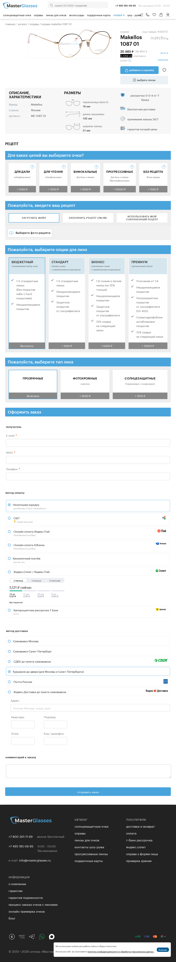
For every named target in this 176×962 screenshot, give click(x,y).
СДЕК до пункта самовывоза (32, 661)
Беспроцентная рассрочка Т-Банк (35, 611)
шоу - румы (134, 15)
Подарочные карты (99, 15)
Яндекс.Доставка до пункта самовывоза (40, 691)
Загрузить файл (34, 217)
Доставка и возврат (140, 825)
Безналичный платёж (26, 559)
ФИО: (10, 452)
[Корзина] (161, 16)
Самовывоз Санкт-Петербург (32, 651)
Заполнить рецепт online (88, 217)
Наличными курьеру (29, 506)
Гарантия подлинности (26, 897)
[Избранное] (154, 15)
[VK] (22, 936)
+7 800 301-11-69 (21, 836)
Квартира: (18, 717)
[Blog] (12, 936)
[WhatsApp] (42, 936)
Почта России (23, 681)
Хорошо (162, 950)
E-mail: (11, 435)
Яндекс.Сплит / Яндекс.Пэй (31, 571)
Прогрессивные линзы (91, 853)
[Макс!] (51, 936)
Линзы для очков (56, 15)
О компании (17, 883)
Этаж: (15, 733)
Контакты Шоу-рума (89, 846)
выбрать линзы (146, 80)
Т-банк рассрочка (139, 839)
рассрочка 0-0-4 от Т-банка (145, 97)
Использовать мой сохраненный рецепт (142, 218)
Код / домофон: (54, 733)
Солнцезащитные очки (17, 15)
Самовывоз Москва (25, 641)
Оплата (131, 832)
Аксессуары (76, 15)
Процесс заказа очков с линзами (33, 904)
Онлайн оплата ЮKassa (29, 546)
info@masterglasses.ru (35, 860)
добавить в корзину (141, 70)
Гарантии (16, 890)
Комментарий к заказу (21, 757)
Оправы (38, 15)
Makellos (36, 104)
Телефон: (13, 469)
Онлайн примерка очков (27, 910)
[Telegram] (32, 936)
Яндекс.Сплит (136, 846)
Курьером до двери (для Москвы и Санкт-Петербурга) (48, 671)
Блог (12, 917)
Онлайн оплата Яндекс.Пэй (31, 533)
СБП (23, 519)
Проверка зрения (138, 860)
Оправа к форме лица (142, 853)
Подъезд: (50, 717)
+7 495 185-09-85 (21, 846)
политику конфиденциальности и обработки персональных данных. (120, 951)
